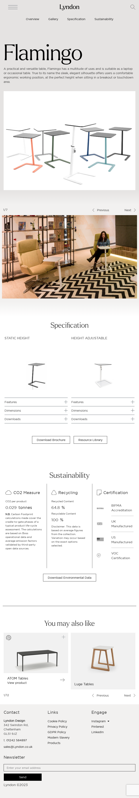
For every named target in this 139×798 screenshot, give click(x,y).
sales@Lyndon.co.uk (18, 746)
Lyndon (9, 38)
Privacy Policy (57, 726)
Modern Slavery (59, 737)
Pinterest (97, 726)
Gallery (53, 19)
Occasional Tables (41, 38)
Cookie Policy (57, 721)
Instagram (98, 721)
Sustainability (103, 19)
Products (54, 743)
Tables (21, 38)
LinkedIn (97, 732)
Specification (76, 19)
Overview (32, 19)
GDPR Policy (57, 732)
